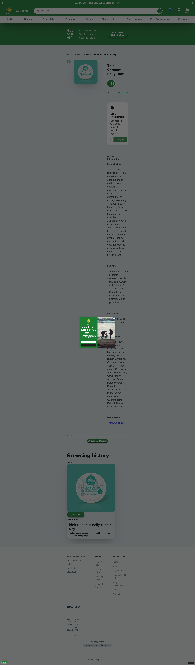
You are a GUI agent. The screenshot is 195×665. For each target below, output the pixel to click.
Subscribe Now (88, 345)
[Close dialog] (114, 318)
